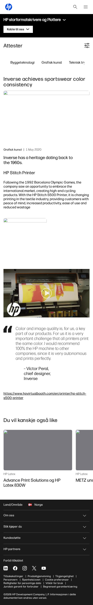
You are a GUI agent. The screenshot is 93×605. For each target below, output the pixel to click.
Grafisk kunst (52, 62)
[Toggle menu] (64, 20)
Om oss (8, 515)
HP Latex (9, 474)
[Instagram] (24, 568)
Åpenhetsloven (31, 579)
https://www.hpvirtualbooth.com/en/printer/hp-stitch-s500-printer (44, 395)
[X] (34, 568)
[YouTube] (44, 568)
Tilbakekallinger (13, 576)
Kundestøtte (12, 538)
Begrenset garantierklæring (60, 586)
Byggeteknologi (22, 62)
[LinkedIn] (5, 568)
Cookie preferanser (57, 579)
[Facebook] (15, 568)
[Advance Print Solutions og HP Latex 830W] (37, 450)
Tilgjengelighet (64, 576)
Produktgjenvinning (39, 576)
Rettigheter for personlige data (22, 583)
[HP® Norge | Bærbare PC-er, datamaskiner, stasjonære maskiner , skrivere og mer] (8, 7)
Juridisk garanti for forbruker (20, 586)
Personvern (10, 579)
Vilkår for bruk (54, 583)
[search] (75, 7)
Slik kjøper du (12, 526)
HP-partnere (11, 549)
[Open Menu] (85, 7)
